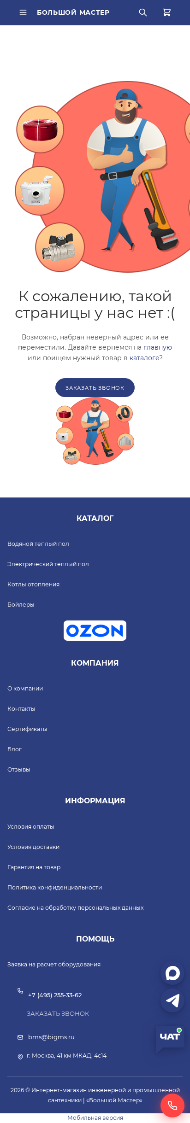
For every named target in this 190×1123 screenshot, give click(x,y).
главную (157, 347)
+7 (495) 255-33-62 (55, 995)
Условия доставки (33, 846)
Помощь (95, 939)
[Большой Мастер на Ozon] (95, 630)
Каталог (95, 518)
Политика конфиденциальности (54, 887)
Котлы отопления (33, 584)
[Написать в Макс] (172, 973)
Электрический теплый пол (48, 564)
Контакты (21, 708)
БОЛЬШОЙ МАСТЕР (73, 12)
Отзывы (18, 769)
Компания (95, 663)
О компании (25, 688)
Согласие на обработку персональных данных (75, 907)
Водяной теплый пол (38, 543)
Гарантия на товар (33, 867)
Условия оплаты (30, 826)
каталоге (144, 358)
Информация (95, 800)
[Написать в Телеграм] (172, 1000)
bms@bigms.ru (51, 1037)
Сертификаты (27, 728)
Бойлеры (21, 604)
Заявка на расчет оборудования (54, 964)
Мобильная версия (95, 1117)
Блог (14, 749)
